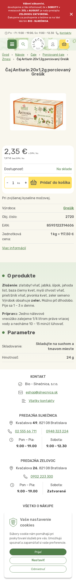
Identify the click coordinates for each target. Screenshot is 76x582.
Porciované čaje (53, 55)
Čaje (34, 55)
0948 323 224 (57, 431)
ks (18, 183)
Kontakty (65, 32)
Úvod (5, 55)
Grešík (68, 208)
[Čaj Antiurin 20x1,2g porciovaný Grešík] (38, 112)
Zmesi (6, 59)
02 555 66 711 (26, 431)
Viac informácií (14, 248)
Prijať (38, 552)
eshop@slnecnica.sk (42, 392)
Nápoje (19, 55)
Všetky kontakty (41, 401)
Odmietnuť (38, 569)
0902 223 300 (42, 477)
